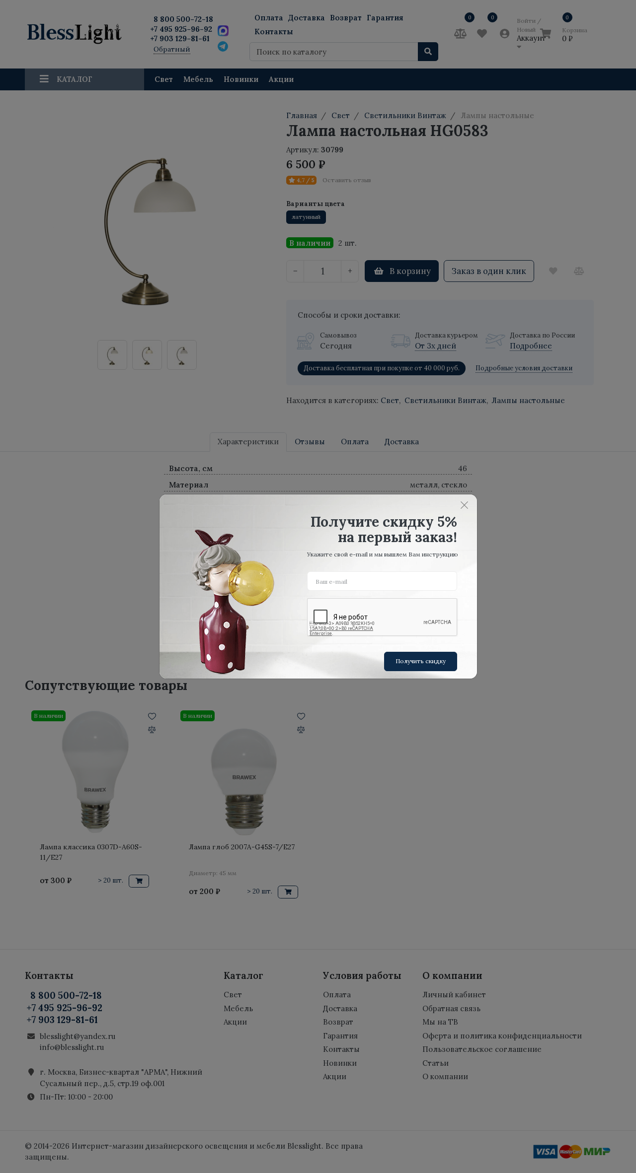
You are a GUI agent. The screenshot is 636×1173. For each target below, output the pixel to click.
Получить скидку (421, 661)
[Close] (464, 504)
